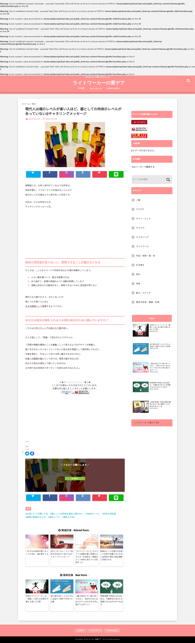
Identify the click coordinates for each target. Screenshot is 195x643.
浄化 (138, 274)
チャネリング (142, 237)
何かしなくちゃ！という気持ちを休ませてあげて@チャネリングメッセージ (62, 554)
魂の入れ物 (69, 517)
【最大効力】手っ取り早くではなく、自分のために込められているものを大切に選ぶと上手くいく (87, 600)
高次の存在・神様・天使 (147, 302)
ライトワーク (96, 89)
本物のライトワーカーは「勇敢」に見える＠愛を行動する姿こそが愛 (37, 599)
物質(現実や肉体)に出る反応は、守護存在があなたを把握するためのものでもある (111, 600)
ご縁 (138, 200)
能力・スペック (143, 293)
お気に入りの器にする (37, 514)
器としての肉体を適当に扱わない (67, 514)
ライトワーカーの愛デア (99, 82)
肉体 (28, 509)
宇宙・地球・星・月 (145, 256)
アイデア (140, 209)
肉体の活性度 (109, 514)
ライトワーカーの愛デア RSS (147, 423)
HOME (81, 88)
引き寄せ (140, 265)
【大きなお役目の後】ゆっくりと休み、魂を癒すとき (37, 552)
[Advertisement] (75, 232)
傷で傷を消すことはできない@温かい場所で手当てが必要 (62, 599)
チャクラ (140, 228)
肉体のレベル (93, 514)
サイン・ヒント (143, 219)
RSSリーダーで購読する (143, 167)
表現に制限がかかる (36, 517)
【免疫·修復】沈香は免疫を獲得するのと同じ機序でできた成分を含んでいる (160, 404)
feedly (75, 478)
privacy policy (113, 88)
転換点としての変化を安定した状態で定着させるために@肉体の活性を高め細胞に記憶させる (111, 555)
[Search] (168, 180)
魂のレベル (54, 517)
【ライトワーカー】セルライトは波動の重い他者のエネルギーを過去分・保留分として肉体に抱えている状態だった (87, 556)
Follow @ (75, 472)
